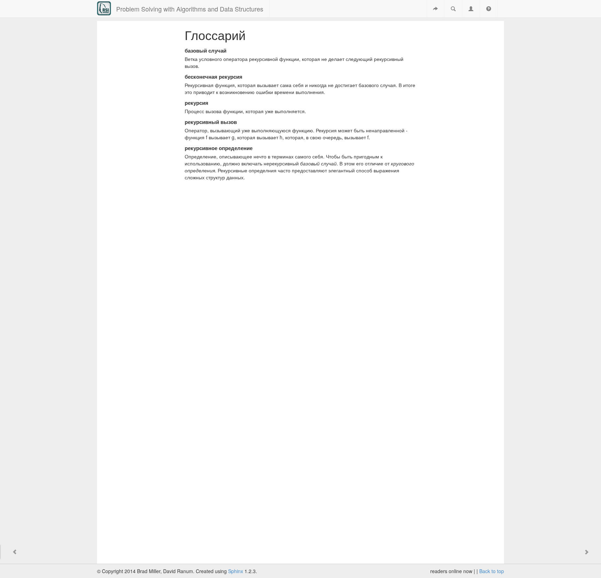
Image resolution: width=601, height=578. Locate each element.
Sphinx (235, 571)
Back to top (491, 571)
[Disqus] (301, 282)
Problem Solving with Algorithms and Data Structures (189, 8)
